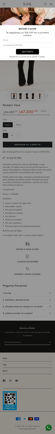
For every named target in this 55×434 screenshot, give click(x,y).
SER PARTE (27, 51)
